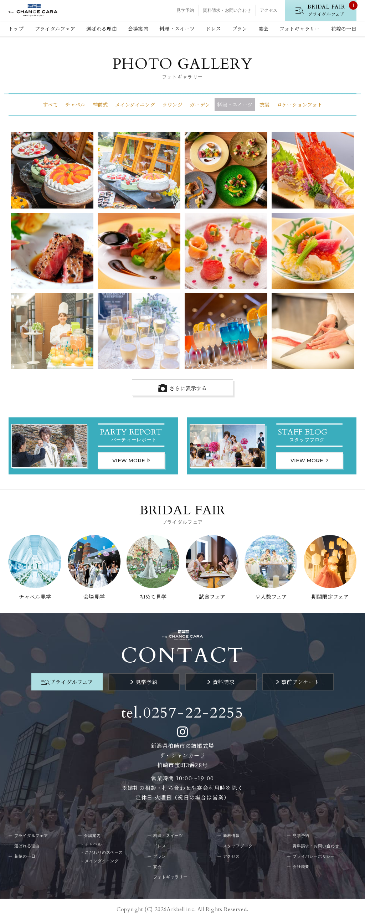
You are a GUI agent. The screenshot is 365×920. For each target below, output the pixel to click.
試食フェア (212, 596)
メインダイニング (135, 104)
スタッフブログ (238, 846)
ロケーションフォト (300, 104)
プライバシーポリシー (314, 856)
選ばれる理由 (101, 28)
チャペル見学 (35, 596)
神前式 (100, 104)
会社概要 (301, 866)
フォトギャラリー (299, 28)
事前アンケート (300, 681)
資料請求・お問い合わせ (227, 10)
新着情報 (231, 835)
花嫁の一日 (343, 28)
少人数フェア (271, 596)
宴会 (263, 28)
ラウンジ (172, 104)
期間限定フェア (330, 596)
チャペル (75, 104)
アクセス (268, 10)
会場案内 (138, 28)
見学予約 (185, 10)
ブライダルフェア (55, 28)
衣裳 (264, 104)
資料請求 (223, 681)
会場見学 (94, 596)
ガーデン (200, 104)
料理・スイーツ (177, 28)
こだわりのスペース (104, 852)
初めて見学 (153, 596)
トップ (16, 28)
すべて (50, 104)
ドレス (213, 28)
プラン (239, 28)
